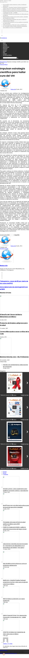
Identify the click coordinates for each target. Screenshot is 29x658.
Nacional (5, 45)
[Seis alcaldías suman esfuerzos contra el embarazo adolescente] (11, 562)
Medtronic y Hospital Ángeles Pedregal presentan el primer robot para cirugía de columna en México (15, 8)
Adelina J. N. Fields (7, 643)
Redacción (13, 89)
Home (1, 61)
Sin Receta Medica (7, 55)
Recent (4, 473)
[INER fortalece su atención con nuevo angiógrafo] (11, 597)
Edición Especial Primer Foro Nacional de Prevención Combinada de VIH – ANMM (15, 12)
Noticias (5, 44)
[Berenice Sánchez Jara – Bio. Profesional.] (5, 353)
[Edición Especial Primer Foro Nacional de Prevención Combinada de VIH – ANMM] (11, 613)
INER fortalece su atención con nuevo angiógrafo (14, 10)
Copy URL (17, 235)
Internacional (6, 47)
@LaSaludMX (3, 650)
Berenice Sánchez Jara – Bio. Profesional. (14, 357)
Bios (4, 52)
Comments (5, 474)
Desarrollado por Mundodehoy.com (8, 653)
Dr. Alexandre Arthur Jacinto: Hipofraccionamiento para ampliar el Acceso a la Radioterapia (15, 27)
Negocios (5, 48)
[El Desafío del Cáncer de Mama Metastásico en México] (14, 311)
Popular (5, 471)
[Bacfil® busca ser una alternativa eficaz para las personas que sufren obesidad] (11, 503)
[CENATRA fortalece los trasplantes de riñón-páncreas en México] (11, 630)
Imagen (4, 51)
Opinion (5, 53)
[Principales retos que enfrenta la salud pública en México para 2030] (11, 520)
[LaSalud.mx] (3, 37)
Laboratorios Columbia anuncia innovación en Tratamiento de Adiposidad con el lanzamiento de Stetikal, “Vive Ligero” (15, 545)
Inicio (4, 43)
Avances (5, 49)
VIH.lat (5, 64)
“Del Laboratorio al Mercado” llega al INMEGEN (15, 24)
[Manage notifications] (4, 654)
